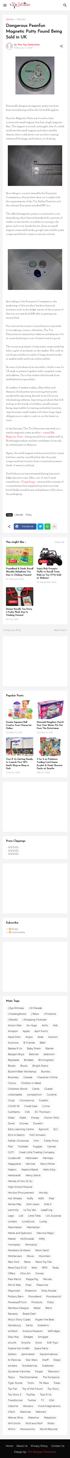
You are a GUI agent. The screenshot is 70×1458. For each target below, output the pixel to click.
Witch (11, 1429)
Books (11, 1065)
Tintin (30, 1383)
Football (23, 1146)
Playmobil (14, 1290)
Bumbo (45, 1071)
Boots (24, 1065)
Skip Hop (13, 1336)
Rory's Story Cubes (19, 1319)
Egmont (44, 1129)
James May (14, 1204)
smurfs (12, 1342)
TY (42, 1400)
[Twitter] (40, 526)
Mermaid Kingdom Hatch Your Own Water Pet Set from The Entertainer (50, 725)
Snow (38, 1342)
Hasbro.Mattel (29, 1169)
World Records (48, 1429)
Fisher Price (51, 1140)
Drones (24, 1123)
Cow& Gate (30, 1106)
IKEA (41, 1198)
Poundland (34, 1296)
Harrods (30, 1163)
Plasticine (42, 1285)
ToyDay (30, 1394)
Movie (30, 1256)
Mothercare (15, 1256)
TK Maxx (44, 1383)
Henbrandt (14, 1175)
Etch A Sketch (16, 1135)
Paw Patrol (14, 1279)
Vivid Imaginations (49, 1406)
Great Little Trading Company (37, 1152)
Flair (10, 1146)
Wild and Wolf (33, 1423)
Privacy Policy (39, 1445)
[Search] (65, 5)
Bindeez (28, 1060)
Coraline (52, 1094)
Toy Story (53, 1388)
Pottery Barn (15, 1296)
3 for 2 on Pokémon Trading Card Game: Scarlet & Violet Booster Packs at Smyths (50, 764)
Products (36, 1302)
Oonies (39, 1273)
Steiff (45, 1359)
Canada (27, 1077)
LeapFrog (46, 1210)
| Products (50, 1013)
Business (13, 1077)
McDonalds (27, 1238)
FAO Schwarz (38, 1135)
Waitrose (25, 1411)
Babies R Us (15, 1048)
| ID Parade (35, 1008)
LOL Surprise (53, 1215)
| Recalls (21, 19)
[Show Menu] (4, 5)
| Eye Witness (16, 1008)
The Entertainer (29, 1377)
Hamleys (48, 1158)
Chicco (12, 1083)
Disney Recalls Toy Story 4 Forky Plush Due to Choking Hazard (19, 612)
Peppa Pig (32, 1279)
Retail (37, 1308)
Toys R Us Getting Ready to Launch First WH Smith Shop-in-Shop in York (19, 764)
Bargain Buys (16, 1054)
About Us (22, 1445)
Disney (35, 1117)
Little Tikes (34, 1215)
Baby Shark (34, 1048)
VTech (11, 1411)
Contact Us (57, 1445)
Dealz (23, 1117)
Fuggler (37, 1146)
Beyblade (13, 1060)
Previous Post (13, 630)
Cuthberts (14, 1111)
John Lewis (32, 1204)
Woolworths (27, 1429)
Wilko (50, 1423)
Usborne (13, 1406)
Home (9, 19)
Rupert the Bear (44, 1319)
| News (35, 1013)
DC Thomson (42, 1111)
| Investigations (17, 1013)
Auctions (13, 1042)
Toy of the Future (32, 1388)
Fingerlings (28, 482)
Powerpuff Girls (17, 1302)
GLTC (11, 1152)
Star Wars (31, 1359)
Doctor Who (51, 1117)
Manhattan (33, 1227)
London (12, 1221)
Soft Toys (52, 1342)
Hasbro (12, 1169)
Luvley (43, 1221)
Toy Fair (12, 1388)
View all (59, 542)
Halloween (31, 1158)
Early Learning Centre (21, 1129)
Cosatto (43, 1100)
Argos (29, 1036)
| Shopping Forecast (35, 1019)
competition (34, 1094)
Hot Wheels (15, 1198)
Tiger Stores (15, 1383)
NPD (45, 1267)
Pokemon (31, 1290)
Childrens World (17, 1088)
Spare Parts (41, 1348)
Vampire (28, 1406)
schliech (13, 1331)
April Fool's (41, 1031)
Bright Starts (40, 1065)
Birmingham (46, 1060)
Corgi (11, 1100)
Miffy (42, 1238)
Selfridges (54, 1331)
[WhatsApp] (47, 526)
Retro (48, 1308)
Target (39, 1371)
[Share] (61, 46)
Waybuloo (50, 1417)
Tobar (57, 1383)
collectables (15, 1094)
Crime (46, 1106)
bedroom (49, 1054)
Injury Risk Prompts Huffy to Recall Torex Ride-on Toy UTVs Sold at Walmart (49, 573)
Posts (14, 929)
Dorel (11, 1123)
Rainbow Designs (18, 1308)
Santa (29, 1325)
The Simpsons (51, 1377)
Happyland (14, 1163)
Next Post (59, 630)
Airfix (45, 1025)
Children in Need (31, 1083)
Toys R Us (45, 1394)
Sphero (12, 1354)
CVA (27, 1111)
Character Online (47, 1077)
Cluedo (48, 1088)
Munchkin (44, 1256)
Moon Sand (42, 1250)
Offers (11, 1273)
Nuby (55, 1267)
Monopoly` (31, 1244)
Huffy (30, 1198)
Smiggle (43, 1336)
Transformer (15, 1400)
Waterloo (33, 1417)
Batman (34, 1054)
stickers (12, 1365)
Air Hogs (32, 1025)
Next (34, 1267)
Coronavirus (27, 1100)
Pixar (29, 1285)
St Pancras (14, 1359)
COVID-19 (13, 1106)
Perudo (47, 1279)
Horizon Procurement (21, 1192)
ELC (56, 1129)
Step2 (57, 1359)
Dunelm (38, 1123)
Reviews (13, 1313)
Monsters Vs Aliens (19, 1250)
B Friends (29, 1042)
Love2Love (28, 1221)
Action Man (15, 1025)
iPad (51, 1198)
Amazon (13, 1031)
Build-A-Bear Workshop (22, 1071)
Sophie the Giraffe (18, 1348)
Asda (40, 1036)
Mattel (12, 1238)
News (27, 1261)
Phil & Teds (14, 1285)
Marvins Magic (45, 1233)
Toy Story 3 (14, 1394)
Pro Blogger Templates (42, 1451)
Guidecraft (14, 1158)
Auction (53, 1036)
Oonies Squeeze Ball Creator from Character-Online (19, 725)
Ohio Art (25, 1273)
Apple (26, 1031)
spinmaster (28, 1354)
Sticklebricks (29, 1365)
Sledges (28, 1336)
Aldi (55, 1025)
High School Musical (20, 1186)
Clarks (35, 1088)
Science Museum (33, 1331)
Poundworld (53, 1296)
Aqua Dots (14, 1036)
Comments (18, 932)
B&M (42, 1042)
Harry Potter (47, 1163)
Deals (11, 1117)
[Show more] (54, 526)
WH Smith (14, 1423)
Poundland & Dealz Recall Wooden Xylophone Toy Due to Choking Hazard (19, 571)
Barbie (49, 1048)
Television (53, 1371)
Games (51, 1146)
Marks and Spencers (20, 1233)
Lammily (13, 1210)
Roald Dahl (29, 1313)
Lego (11, 1215)
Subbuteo (48, 1365)
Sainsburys (14, 1325)
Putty (29, 514)
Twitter (32, 1400)
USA (51, 1400)
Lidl (21, 1215)
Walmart (41, 1411)
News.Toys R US (17, 1267)
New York (13, 1261)
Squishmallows (49, 1354)
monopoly (14, 1244)
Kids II (47, 1204)
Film (36, 1140)
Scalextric (43, 1325)
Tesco (11, 1377)
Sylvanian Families (19, 1371)
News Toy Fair (44, 1261)
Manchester (15, 1227)
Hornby (43, 1192)
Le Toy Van (29, 1210)
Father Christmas (18, 1140)
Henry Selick (33, 1175)
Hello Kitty (49, 1169)
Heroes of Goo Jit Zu (20, 1181)
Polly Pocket (48, 1290)
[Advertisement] (31, 661)
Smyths (25, 1342)
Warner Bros (15, 1417)
